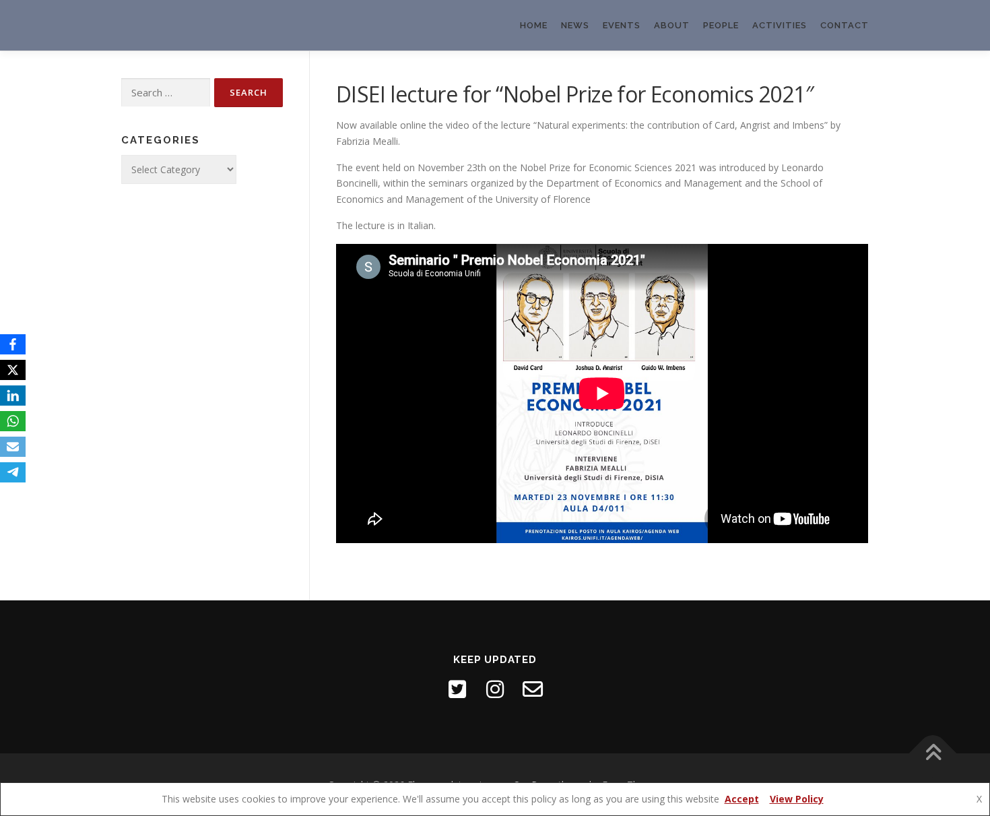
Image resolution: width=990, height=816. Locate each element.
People (721, 25)
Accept (742, 798)
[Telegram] (13, 472)
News (575, 25)
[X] (13, 370)
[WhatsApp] (13, 421)
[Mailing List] (533, 689)
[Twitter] (457, 689)
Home (534, 25)
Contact (844, 25)
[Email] (13, 447)
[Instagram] (495, 689)
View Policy (797, 798)
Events (621, 25)
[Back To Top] (933, 753)
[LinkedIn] (13, 395)
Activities (779, 25)
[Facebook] (13, 344)
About (672, 25)
